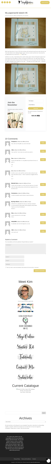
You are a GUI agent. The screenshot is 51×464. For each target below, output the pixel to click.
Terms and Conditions (26, 458)
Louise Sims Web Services (35, 462)
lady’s (20, 54)
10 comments (25, 15)
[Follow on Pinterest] (7, 2)
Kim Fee (8, 15)
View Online (22, 392)
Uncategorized (19, 15)
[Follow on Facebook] (2, 2)
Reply (43, 142)
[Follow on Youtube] (10, 2)
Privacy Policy (17, 458)
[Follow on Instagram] (5, 2)
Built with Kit (36, 116)
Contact (34, 458)
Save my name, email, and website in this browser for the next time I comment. (23, 267)
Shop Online (28, 392)
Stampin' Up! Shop (45, 2)
